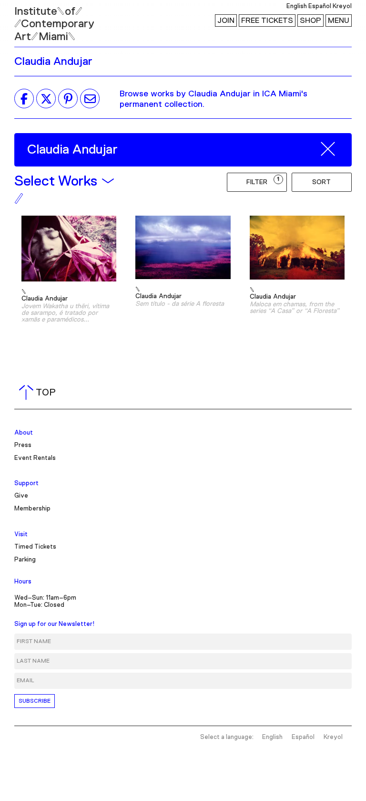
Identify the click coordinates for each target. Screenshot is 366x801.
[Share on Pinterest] (68, 98)
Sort (321, 182)
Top (39, 392)
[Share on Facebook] (24, 98)
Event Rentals (35, 458)
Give (21, 496)
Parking (25, 560)
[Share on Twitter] (46, 98)
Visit (21, 534)
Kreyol (342, 6)
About (23, 433)
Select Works (55, 181)
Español (319, 6)
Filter (263, 181)
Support (26, 483)
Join (225, 20)
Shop (310, 20)
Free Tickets (267, 20)
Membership (32, 509)
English (296, 6)
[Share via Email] (90, 98)
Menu (338, 20)
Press (22, 445)
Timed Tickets (35, 547)
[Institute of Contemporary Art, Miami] (29, 19)
